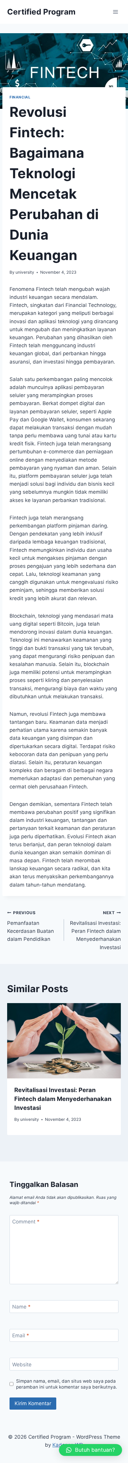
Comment (26, 1222)
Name (21, 1307)
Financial (20, 97)
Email (20, 1335)
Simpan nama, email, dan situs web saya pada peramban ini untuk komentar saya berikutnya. (66, 1384)
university (24, 272)
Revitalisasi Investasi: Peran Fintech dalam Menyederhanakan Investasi (95, 930)
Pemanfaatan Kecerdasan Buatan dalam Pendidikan (30, 926)
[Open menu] (115, 11)
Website (22, 1365)
